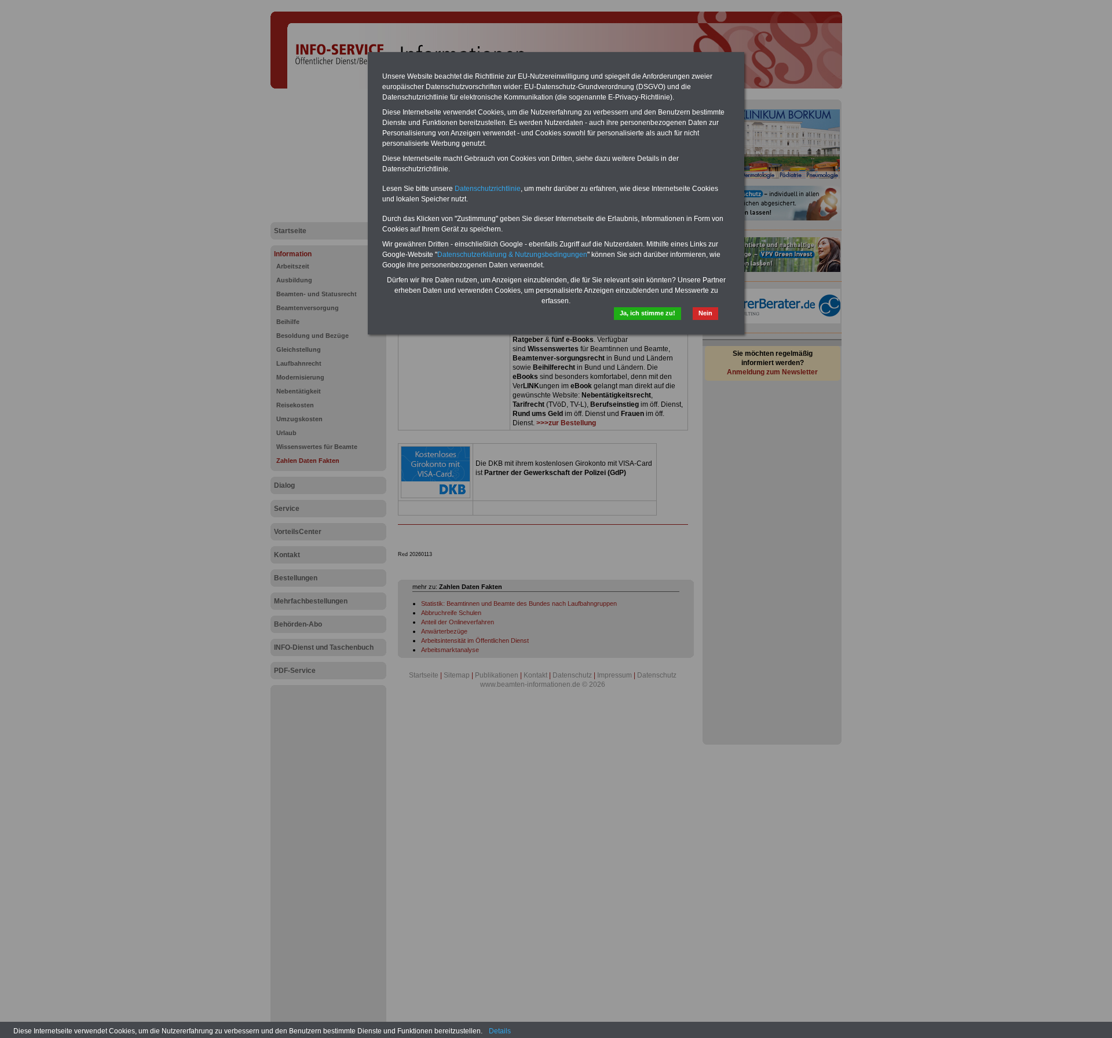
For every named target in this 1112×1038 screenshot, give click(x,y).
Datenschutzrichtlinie (488, 189)
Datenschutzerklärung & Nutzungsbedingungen (512, 255)
